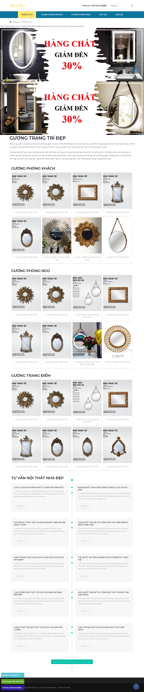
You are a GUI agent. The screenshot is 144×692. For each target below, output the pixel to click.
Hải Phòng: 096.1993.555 (12, 681)
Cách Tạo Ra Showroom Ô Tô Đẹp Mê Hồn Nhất (39, 487)
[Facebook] (136, 686)
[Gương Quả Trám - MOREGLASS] (18, 5)
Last (88, 662)
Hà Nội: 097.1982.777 (11, 675)
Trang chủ (16, 22)
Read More (21, 506)
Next (84, 662)
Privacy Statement (47, 687)
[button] (130, 5)
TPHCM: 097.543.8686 (11, 688)
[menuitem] (27, 14)
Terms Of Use (64, 687)
